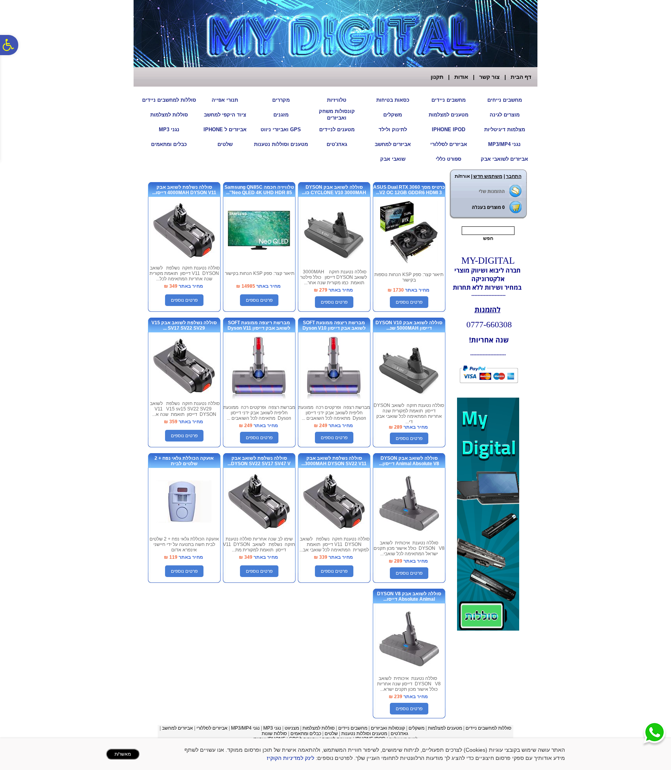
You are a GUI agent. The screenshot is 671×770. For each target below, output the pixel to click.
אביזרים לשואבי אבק (504, 159)
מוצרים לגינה (505, 115)
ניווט (289, 728)
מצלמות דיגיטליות (504, 129)
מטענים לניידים (337, 129)
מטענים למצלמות (448, 115)
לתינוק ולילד (393, 129)
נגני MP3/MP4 (504, 144)
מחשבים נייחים (504, 100)
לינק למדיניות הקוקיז (290, 758)
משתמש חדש (487, 176)
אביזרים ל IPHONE (225, 129)
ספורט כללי (448, 159)
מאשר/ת (123, 754)
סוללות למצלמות (169, 115)
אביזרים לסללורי (448, 144)
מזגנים (281, 115)
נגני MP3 (169, 129)
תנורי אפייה (225, 100)
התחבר (514, 176)
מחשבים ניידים (448, 100)
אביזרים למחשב (393, 144)
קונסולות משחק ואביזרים (337, 114)
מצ (296, 728)
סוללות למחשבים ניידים (169, 100)
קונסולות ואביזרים (388, 728)
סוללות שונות (274, 733)
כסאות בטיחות (392, 100)
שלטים (225, 144)
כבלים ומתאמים (169, 144)
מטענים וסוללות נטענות (281, 144)
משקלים (392, 115)
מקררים (281, 100)
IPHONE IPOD (448, 129)
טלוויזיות (336, 100)
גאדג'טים (337, 144)
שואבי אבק (392, 159)
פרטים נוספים (409, 302)
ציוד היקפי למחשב (225, 115)
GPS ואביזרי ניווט (281, 129)
